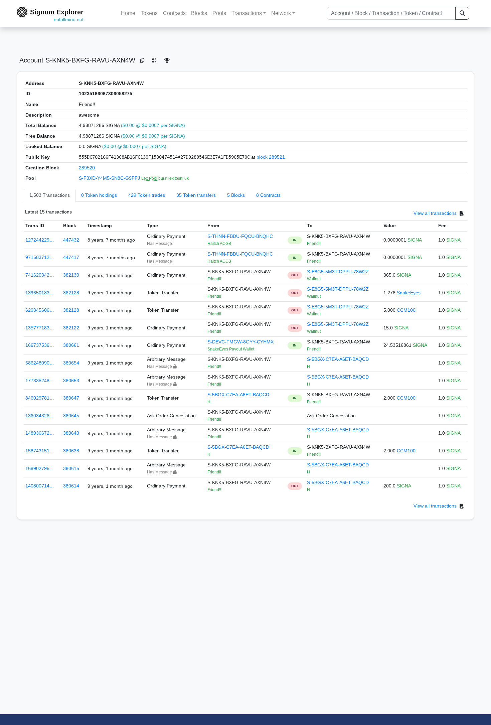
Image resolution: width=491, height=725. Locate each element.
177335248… (39, 380)
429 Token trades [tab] (146, 195)
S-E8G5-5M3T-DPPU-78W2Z (338, 271)
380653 (71, 380)
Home (128, 13)
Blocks (199, 13)
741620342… (39, 275)
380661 (71, 345)
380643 (71, 433)
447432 (71, 240)
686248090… (39, 363)
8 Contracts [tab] (268, 195)
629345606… (39, 310)
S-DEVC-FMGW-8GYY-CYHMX (240, 341)
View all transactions (435, 213)
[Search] (462, 13)
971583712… (39, 257)
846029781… (39, 398)
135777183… (39, 327)
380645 (71, 415)
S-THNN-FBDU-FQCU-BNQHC (240, 236)
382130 (71, 275)
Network (281, 13)
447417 (71, 257)
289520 (87, 167)
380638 (71, 450)
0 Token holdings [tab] (99, 195)
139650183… (39, 292)
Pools (219, 13)
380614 (71, 485)
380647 (71, 398)
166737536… (39, 345)
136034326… (39, 415)
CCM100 (406, 310)
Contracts (174, 13)
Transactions (246, 13)
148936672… (39, 433)
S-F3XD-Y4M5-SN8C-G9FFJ (110, 178)
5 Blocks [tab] (236, 195)
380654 (71, 363)
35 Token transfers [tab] (196, 195)
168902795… (39, 468)
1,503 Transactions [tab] (49, 195)
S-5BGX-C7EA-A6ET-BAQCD (338, 359)
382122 (71, 327)
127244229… (39, 240)
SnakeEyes (409, 292)
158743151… (39, 450)
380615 (71, 468)
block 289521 (271, 157)
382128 (71, 292)
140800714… (39, 485)
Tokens (149, 13)
